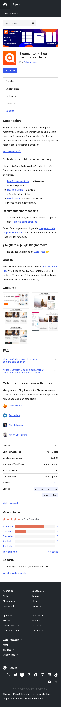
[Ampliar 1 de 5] (25, 296)
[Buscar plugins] (33, 23)
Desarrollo (11, 103)
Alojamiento (9, 601)
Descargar (10, 70)
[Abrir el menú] (56, 4)
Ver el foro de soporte (14, 573)
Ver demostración (12, 151)
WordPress (39, 251)
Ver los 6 (54, 483)
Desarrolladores (11, 625)
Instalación (11, 96)
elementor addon (49, 495)
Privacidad (8, 606)
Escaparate (38, 590)
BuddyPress (10, 654)
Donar (36, 625)
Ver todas (53, 551)
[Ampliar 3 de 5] (25, 330)
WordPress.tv (11, 630)
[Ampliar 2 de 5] (25, 312)
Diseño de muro (15, 189)
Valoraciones (12, 88)
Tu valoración (10, 551)
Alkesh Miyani (16, 425)
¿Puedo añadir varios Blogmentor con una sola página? (20, 360)
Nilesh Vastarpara (18, 434)
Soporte (10, 110)
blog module (40, 489)
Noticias (7, 596)
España (13, 667)
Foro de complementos (25, 221)
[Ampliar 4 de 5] (54, 296)
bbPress (8, 649)
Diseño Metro (14, 198)
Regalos (37, 630)
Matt (7, 644)
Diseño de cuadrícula (18, 181)
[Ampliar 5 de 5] (54, 316)
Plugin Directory (10, 13)
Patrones (36, 606)
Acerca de (8, 590)
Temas (35, 596)
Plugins (35, 601)
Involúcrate (38, 615)
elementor (52, 489)
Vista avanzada (11, 503)
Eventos (36, 620)
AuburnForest (30, 62)
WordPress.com (12, 639)
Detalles (10, 81)
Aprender (7, 615)
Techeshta (14, 415)
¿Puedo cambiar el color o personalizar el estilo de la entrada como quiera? (23, 371)
